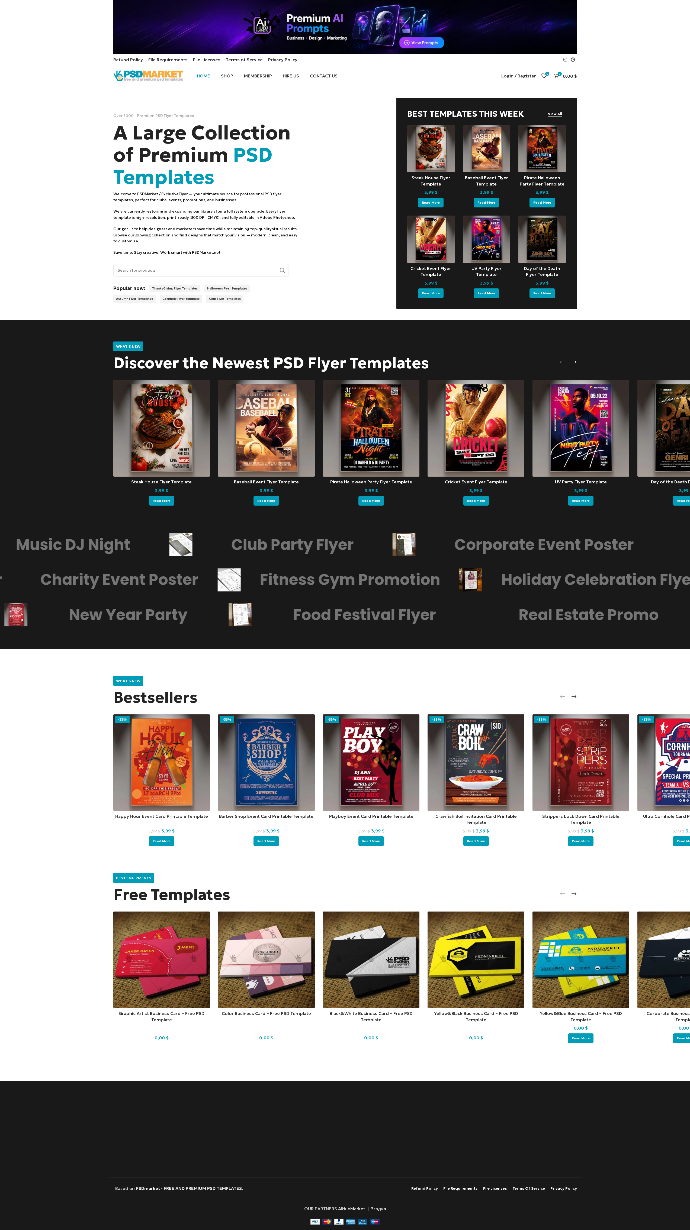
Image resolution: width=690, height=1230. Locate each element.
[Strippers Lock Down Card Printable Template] (580, 762)
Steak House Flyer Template (161, 481)
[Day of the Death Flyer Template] (542, 239)
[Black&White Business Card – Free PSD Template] (371, 960)
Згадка (378, 1208)
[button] (562, 362)
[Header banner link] (345, 27)
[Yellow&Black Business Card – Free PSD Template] (476, 960)
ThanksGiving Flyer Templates (175, 288)
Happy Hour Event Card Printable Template (161, 816)
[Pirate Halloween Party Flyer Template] (542, 148)
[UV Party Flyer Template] (486, 239)
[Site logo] (148, 75)
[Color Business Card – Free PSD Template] (266, 960)
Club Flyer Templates (225, 299)
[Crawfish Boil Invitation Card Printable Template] (476, 762)
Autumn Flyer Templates (134, 299)
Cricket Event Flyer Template (476, 481)
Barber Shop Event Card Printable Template (266, 816)
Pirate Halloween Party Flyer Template (371, 481)
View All (555, 114)
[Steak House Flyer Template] (431, 148)
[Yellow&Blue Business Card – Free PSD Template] (580, 960)
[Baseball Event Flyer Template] (486, 148)
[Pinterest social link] (573, 60)
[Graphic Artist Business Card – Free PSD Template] (161, 960)
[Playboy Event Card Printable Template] (371, 762)
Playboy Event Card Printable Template (371, 816)
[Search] (282, 270)
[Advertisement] (345, 1130)
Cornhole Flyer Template (181, 299)
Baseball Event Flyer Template (266, 481)
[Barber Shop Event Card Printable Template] (266, 762)
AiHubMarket (351, 1208)
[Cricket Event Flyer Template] (431, 239)
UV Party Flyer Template (581, 481)
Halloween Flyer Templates (227, 288)
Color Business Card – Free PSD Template (266, 1013)
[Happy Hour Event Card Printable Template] (161, 762)
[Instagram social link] (565, 60)
